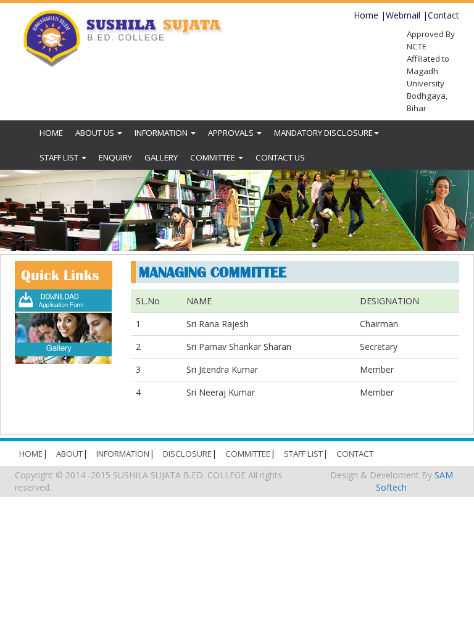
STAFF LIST (60, 157)
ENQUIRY (115, 157)
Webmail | (407, 15)
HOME (51, 132)
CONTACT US (280, 157)
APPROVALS (232, 132)
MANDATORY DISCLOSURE (323, 132)
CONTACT (354, 453)
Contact (443, 15)
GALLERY (161, 157)
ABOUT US (95, 132)
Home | (370, 15)
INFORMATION (162, 132)
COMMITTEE (213, 157)
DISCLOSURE (187, 453)
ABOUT (69, 453)
